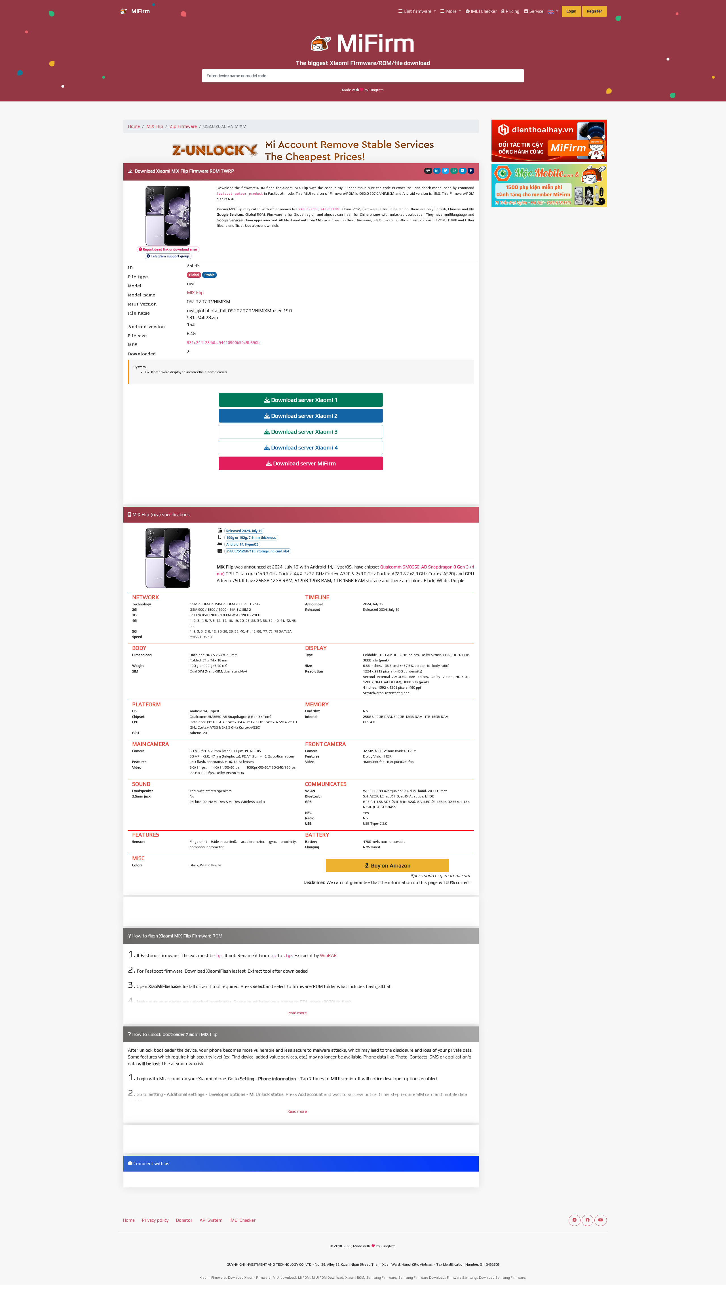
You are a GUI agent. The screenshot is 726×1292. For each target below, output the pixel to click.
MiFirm (140, 11)
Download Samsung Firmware (502, 1277)
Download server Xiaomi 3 (304, 431)
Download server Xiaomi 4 (304, 447)
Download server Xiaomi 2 (304, 415)
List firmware (417, 11)
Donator (184, 1220)
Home (134, 126)
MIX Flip (154, 126)
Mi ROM (304, 1277)
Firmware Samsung (462, 1277)
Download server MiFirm (304, 463)
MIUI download (284, 1277)
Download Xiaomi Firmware (249, 1277)
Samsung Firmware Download (421, 1277)
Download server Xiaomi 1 (304, 399)
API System (211, 1220)
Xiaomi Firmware (213, 1277)
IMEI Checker (483, 11)
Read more (297, 1013)
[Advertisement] (354, 245)
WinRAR (328, 955)
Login (571, 11)
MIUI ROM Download (327, 1277)
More (451, 11)
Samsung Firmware (381, 1277)
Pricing (512, 11)
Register (594, 11)
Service (535, 11)
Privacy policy (155, 1220)
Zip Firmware (183, 126)
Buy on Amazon (390, 865)
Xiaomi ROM (354, 1277)
